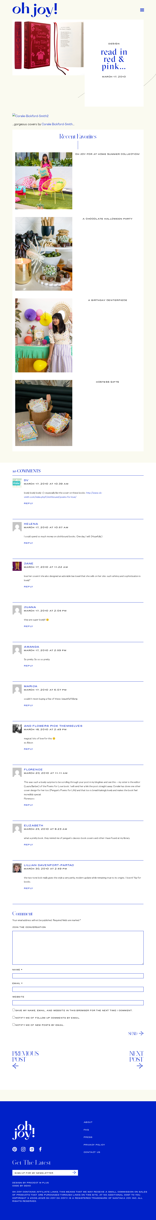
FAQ (86, 1130)
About (88, 1122)
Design (114, 43)
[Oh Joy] (35, 10)
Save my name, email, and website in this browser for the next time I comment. (74, 1010)
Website (18, 997)
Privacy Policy (94, 1145)
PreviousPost (25, 1056)
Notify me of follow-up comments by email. (47, 1018)
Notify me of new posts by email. (39, 1025)
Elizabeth (33, 825)
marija (31, 686)
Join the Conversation (29, 927)
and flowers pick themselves (53, 725)
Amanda (32, 646)
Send (132, 1033)
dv (26, 480)
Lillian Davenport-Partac (49, 865)
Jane (29, 563)
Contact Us (92, 1152)
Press (88, 1137)
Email (17, 983)
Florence (33, 769)
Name (17, 970)
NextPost (137, 1056)
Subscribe (74, 1172)
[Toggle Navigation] (142, 10)
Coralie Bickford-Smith (57, 124)
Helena (31, 523)
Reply (28, 503)
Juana (30, 607)
